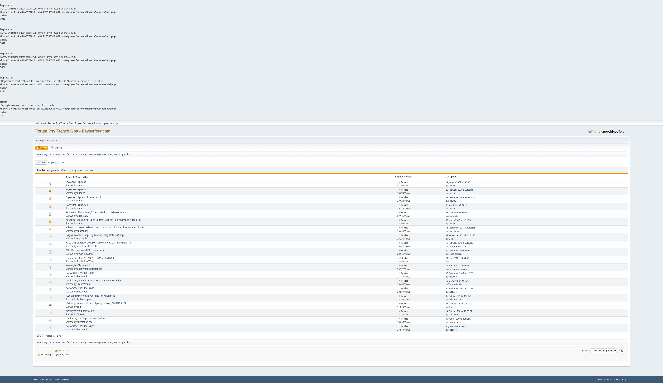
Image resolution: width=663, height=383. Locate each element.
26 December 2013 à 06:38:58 (460, 250)
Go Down (41, 162)
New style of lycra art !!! (78, 265)
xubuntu (81, 185)
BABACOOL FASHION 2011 (80, 273)
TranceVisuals (84, 284)
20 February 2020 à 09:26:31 (459, 189)
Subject (70, 177)
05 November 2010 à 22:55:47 (460, 288)
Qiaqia (451, 238)
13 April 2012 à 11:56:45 (457, 265)
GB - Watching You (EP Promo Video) (85, 250)
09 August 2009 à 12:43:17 (458, 318)
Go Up (40, 335)
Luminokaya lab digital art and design (85, 318)
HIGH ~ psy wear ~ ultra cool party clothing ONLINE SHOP (96, 303)
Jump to (585, 350)
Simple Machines (62, 380)
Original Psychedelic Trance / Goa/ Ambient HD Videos (94, 280)
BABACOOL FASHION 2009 (80, 326)
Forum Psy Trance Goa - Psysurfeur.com (72, 131)
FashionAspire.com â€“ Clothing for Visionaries (90, 295)
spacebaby (82, 230)
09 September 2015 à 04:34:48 (460, 235)
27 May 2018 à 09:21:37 (457, 204)
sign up (114, 123)
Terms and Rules (611, 379)
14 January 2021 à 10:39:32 (459, 182)
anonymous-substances (89, 268)
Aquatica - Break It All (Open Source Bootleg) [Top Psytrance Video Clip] (103, 219)
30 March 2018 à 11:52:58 (458, 220)
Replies (399, 176)
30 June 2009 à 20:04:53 (457, 326)
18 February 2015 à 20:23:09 (459, 242)
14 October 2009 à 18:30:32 (459, 311)
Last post (451, 176)
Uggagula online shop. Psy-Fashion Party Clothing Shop (95, 235)
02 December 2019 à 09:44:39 (460, 197)
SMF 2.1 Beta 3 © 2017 (44, 380)
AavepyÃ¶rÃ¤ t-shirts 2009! (80, 310)
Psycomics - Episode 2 (77, 189)
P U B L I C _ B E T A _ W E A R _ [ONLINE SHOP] (90, 257)
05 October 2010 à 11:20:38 (459, 296)
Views (408, 176)
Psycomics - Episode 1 (77, 204)
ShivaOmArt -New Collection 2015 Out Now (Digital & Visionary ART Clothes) (105, 227)
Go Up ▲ (625, 379)
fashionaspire (84, 299)
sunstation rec (84, 322)
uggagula (82, 238)
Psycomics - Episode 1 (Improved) (83, 197)
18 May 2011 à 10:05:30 (457, 280)
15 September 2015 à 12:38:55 (460, 227)
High (79, 306)
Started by (82, 177)
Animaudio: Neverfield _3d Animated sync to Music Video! (96, 212)
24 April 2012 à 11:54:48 (457, 258)
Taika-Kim (82, 314)
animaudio (82, 215)
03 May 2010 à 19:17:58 (457, 303)
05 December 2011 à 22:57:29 (460, 273)
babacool (82, 276)
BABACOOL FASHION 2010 (80, 288)
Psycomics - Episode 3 (77, 181)
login (104, 123)
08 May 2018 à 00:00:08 (457, 212)
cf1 (449, 261)
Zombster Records (87, 246)
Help (600, 379)
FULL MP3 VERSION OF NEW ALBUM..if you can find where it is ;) (99, 242)
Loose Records (85, 253)
